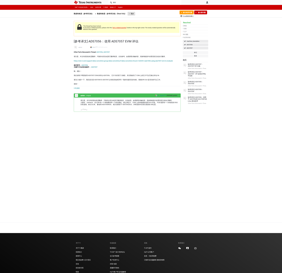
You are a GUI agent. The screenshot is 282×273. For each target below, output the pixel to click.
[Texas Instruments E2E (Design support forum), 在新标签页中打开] (187, 249)
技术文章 (98, 7)
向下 (87, 110)
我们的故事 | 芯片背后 (83, 260)
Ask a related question (119, 28)
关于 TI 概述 (80, 248)
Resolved (187, 22)
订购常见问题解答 (150, 260)
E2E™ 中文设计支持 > (81, 7)
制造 (77, 272)
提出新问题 (202, 12)
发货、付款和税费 (150, 256)
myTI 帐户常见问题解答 (118, 272)
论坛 (91, 7)
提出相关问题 (187, 12)
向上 (81, 110)
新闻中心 (79, 256)
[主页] (89, 2)
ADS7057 (190, 48)
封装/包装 (113, 264)
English (120, 7)
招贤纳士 (79, 252)
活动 (77, 264)
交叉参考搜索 (114, 256)
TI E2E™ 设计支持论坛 (117, 252)
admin (80, 47)
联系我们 (113, 248)
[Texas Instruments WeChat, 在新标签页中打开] (179, 249)
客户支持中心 (114, 260)
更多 (132, 14)
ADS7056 (190, 44)
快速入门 (113, 7)
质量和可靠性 (115, 268)
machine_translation (193, 41)
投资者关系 (79, 268)
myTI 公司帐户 (149, 252)
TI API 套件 (148, 248)
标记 (195, 52)
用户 (207, 2)
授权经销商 (160, 260)
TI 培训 (105, 7)
